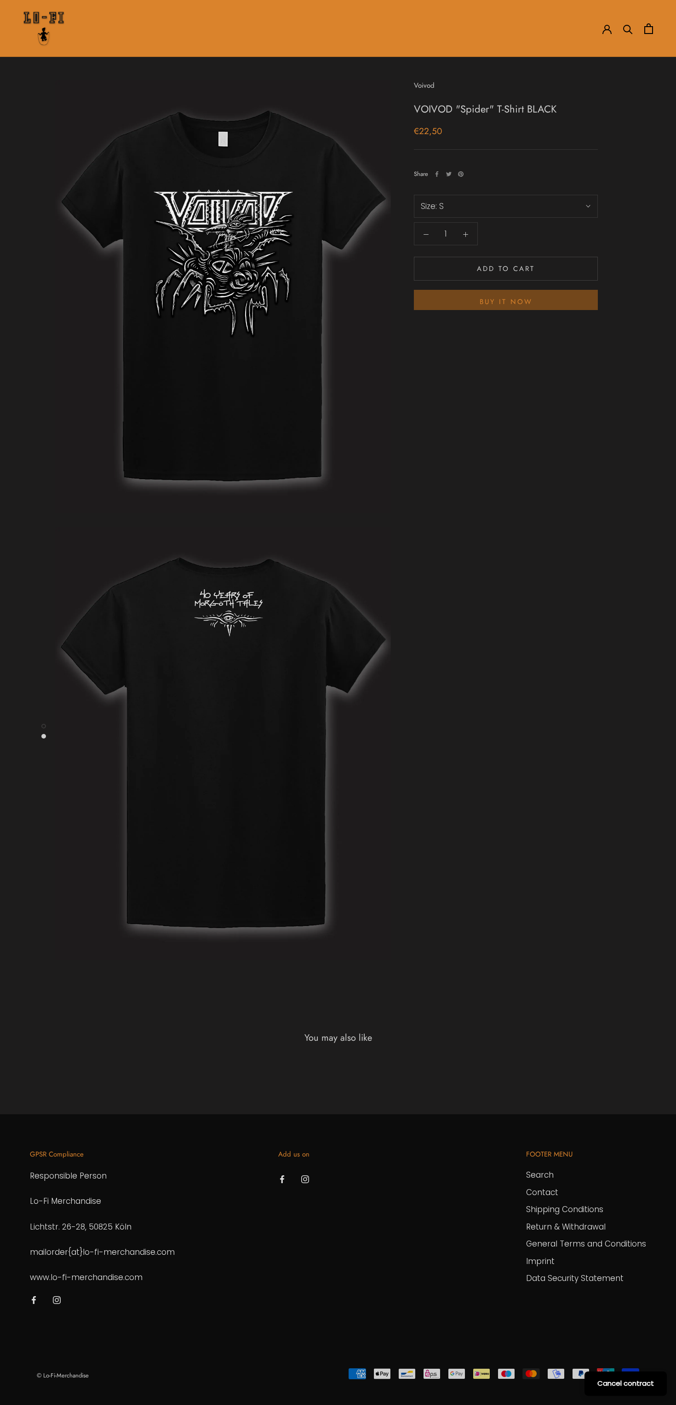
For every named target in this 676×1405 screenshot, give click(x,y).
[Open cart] (648, 28)
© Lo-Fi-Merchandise (63, 1375)
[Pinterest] (461, 174)
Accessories (179, 29)
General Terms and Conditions (586, 1243)
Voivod (424, 85)
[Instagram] (57, 1299)
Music (224, 29)
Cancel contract (625, 1383)
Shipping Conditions (564, 1209)
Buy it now (506, 302)
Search (540, 1174)
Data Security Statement (575, 1278)
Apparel (131, 29)
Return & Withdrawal (566, 1226)
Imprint (540, 1261)
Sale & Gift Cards (278, 29)
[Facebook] (437, 174)
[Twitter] (449, 174)
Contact (542, 1192)
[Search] (628, 29)
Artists (91, 29)
